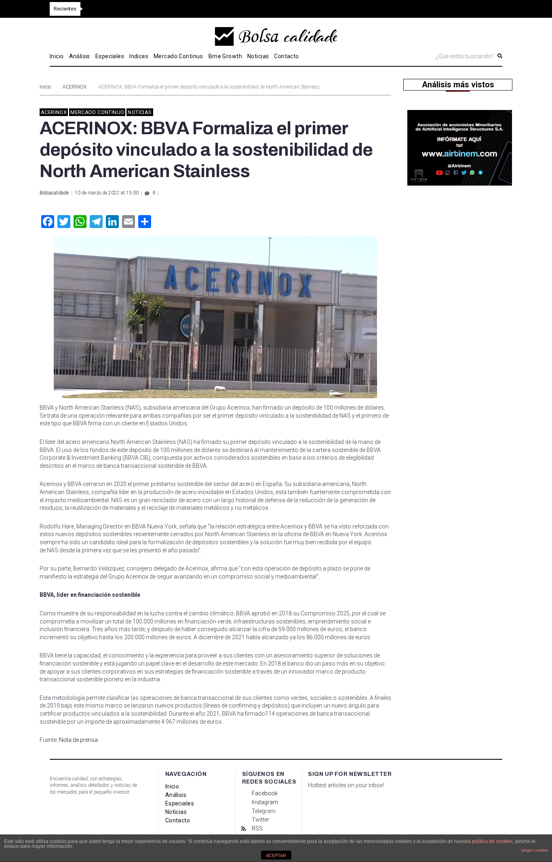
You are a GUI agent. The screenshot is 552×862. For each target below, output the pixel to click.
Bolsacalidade (54, 193)
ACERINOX (74, 87)
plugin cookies (534, 850)
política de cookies (492, 841)
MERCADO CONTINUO (97, 112)
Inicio (45, 87)
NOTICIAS (140, 112)
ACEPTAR (276, 855)
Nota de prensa (78, 740)
